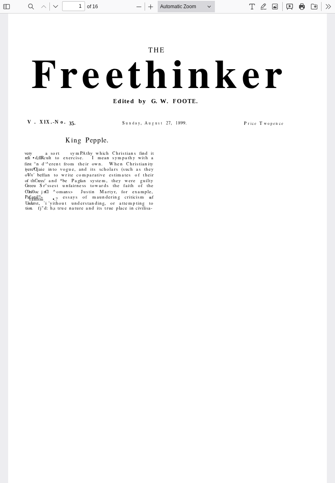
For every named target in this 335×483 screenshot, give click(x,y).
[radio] (252, 6)
